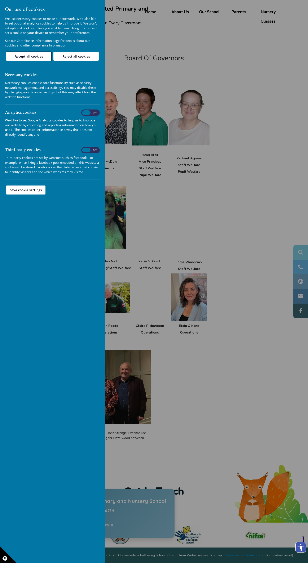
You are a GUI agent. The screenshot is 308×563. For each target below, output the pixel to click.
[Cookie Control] (8, 554)
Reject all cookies (76, 56)
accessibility (300, 547)
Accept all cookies (29, 56)
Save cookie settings (26, 190)
